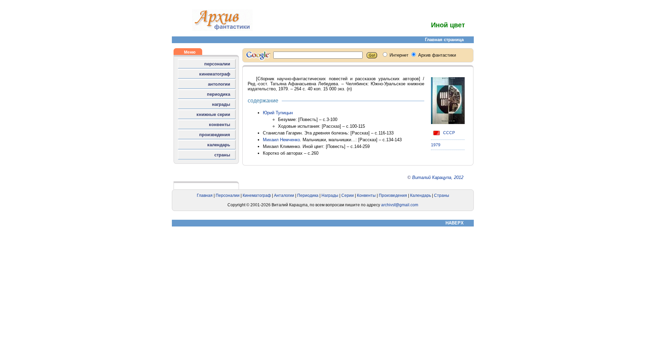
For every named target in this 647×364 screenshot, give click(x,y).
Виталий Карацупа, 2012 (437, 177)
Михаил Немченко (281, 139)
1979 (435, 145)
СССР (448, 132)
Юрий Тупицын (278, 112)
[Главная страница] (222, 29)
